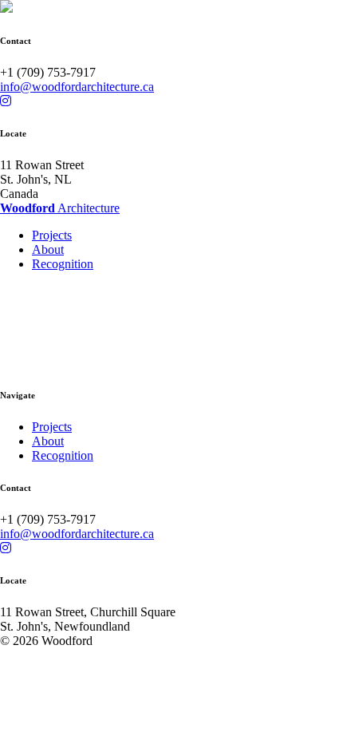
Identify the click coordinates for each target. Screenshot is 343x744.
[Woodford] (6, 8)
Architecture (60, 208)
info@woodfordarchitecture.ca (77, 86)
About (48, 249)
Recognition (62, 264)
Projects (52, 235)
